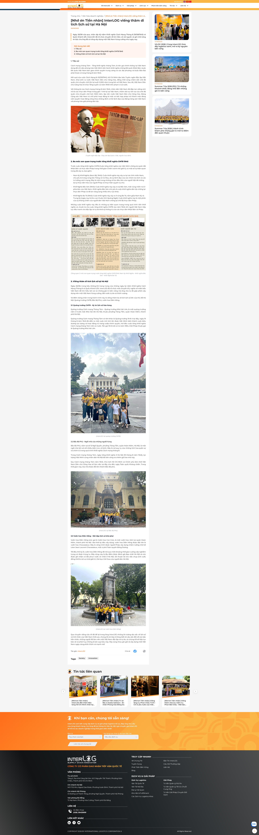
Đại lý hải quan (138, 790)
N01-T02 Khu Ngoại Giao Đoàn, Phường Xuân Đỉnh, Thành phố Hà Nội (95, 787)
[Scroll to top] (254, 831)
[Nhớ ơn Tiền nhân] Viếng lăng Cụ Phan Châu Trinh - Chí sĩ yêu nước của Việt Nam (145, 703)
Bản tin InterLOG (170, 761)
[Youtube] (79, 822)
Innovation (93, 658)
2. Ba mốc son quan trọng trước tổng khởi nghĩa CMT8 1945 (98, 51)
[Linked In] (69, 822)
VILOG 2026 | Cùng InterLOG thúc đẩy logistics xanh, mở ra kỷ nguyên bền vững (171, 46)
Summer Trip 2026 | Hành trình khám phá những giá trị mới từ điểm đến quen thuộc (172, 131)
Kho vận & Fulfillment (140, 793)
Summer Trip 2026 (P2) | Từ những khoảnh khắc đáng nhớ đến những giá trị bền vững (171, 88)
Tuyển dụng (137, 764)
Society (82, 658)
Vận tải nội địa (137, 787)
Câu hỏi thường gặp (171, 764)
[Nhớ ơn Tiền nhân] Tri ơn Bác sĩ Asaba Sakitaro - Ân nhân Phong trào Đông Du (113, 703)
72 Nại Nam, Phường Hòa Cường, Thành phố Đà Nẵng (89, 800)
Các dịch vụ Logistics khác (142, 796)
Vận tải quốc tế (138, 783)
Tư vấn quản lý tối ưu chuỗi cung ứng (175, 788)
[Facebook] (74, 822)
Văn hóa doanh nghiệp (92, 16)
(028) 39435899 (80, 2)
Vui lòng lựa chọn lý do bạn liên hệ (117, 733)
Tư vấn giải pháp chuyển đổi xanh (175, 793)
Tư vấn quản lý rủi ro (172, 783)
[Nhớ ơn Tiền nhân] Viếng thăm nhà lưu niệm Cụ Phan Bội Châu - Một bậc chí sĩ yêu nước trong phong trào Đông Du (175, 703)
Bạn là (70, 733)
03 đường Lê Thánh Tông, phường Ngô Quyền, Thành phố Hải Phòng (95, 794)
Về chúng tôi (137, 761)
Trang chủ (75, 16)
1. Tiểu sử (77, 49)
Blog (133, 770)
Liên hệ (166, 767)
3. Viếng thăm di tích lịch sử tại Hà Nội (90, 54)
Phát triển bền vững (140, 767)
